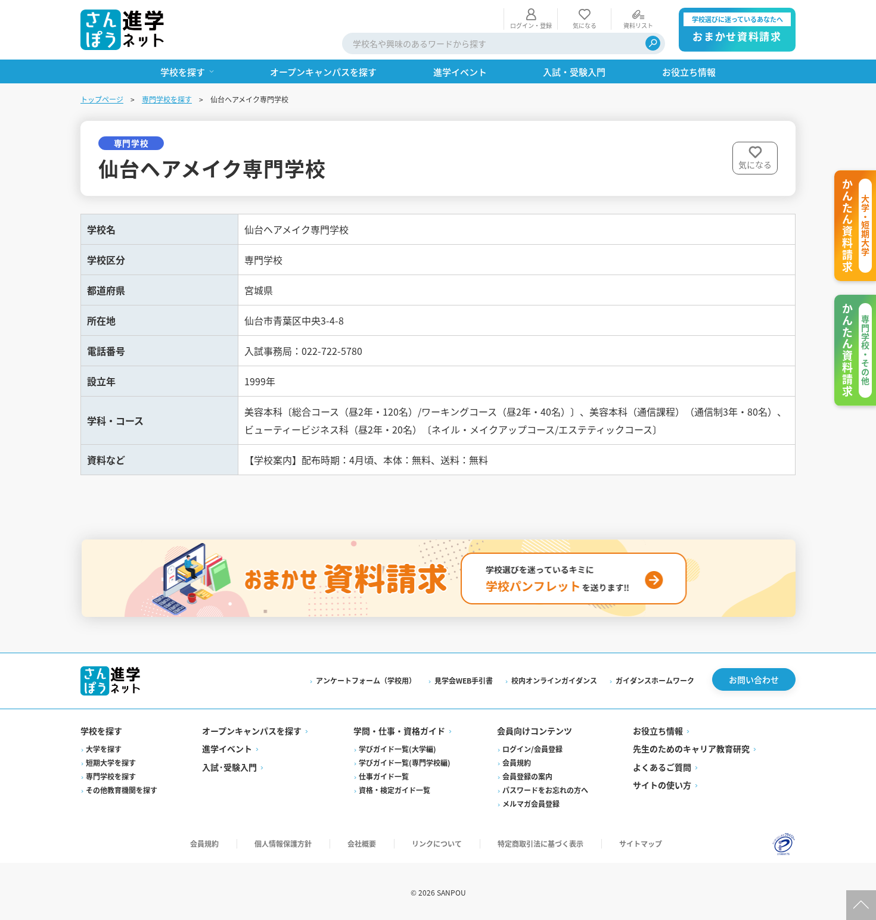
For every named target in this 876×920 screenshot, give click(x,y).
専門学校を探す (167, 99)
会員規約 (516, 762)
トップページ (101, 99)
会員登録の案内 (527, 776)
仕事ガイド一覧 (384, 776)
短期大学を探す (111, 762)
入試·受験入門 (229, 767)
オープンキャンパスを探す (252, 731)
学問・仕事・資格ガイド (399, 731)
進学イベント (227, 748)
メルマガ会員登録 (531, 804)
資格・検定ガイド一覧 (394, 790)
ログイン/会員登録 (532, 749)
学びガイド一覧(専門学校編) (405, 762)
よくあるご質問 (662, 767)
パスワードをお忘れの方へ (545, 790)
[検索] (652, 43)
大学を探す (104, 749)
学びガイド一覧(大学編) (397, 749)
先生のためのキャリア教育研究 (691, 748)
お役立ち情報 (658, 731)
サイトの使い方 (662, 785)
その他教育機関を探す (121, 790)
